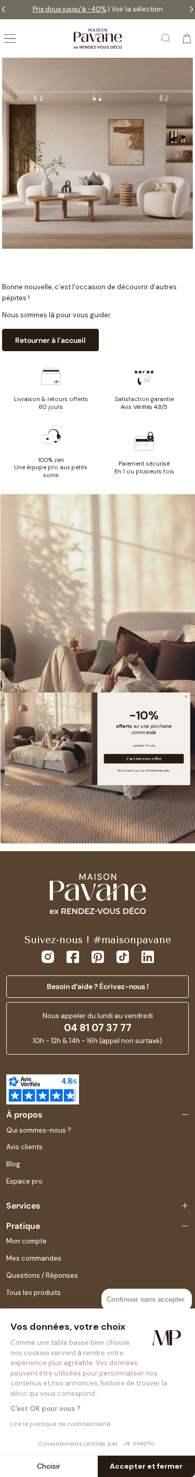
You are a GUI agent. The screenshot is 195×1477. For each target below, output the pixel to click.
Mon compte (26, 1241)
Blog (13, 1164)
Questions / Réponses (42, 1275)
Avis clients (24, 1146)
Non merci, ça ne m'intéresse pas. (144, 769)
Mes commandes (33, 1258)
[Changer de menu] (10, 38)
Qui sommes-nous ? (38, 1130)
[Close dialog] (186, 696)
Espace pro (24, 1181)
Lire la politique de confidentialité (60, 1424)
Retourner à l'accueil (50, 340)
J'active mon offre (144, 758)
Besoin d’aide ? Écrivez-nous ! (98, 986)
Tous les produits (33, 1292)
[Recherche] (166, 38)
